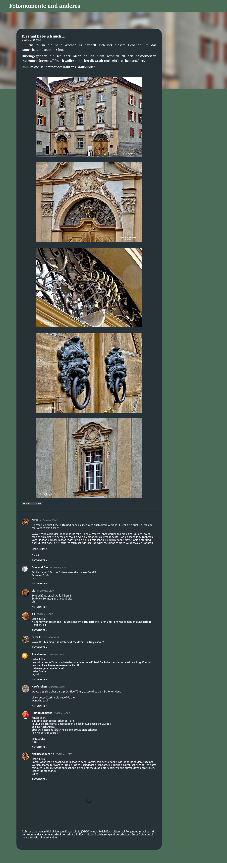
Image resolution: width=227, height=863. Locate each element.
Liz (34, 590)
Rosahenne (39, 654)
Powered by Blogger (115, 858)
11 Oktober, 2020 (48, 520)
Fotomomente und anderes (44, 6)
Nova (35, 519)
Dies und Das (40, 567)
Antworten (39, 560)
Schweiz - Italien (32, 504)
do (33, 613)
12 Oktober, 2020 (55, 654)
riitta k (36, 637)
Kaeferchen (39, 686)
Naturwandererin (43, 753)
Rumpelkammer (42, 712)
